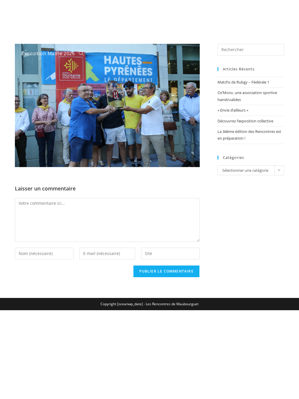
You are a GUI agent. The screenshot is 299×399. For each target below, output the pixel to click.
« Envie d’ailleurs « (233, 110)
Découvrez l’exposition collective (245, 121)
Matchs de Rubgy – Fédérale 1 (243, 82)
